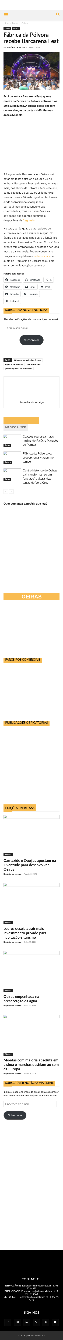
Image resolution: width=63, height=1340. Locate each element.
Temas (15, 23)
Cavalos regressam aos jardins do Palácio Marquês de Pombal (40, 440)
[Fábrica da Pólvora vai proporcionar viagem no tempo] (12, 457)
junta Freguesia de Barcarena (18, 369)
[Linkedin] (26, 1322)
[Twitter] (45, 1322)
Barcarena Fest (34, 364)
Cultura (25, 23)
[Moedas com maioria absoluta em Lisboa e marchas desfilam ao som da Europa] (31, 1035)
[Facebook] (7, 1322)
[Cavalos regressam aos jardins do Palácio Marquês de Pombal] (12, 441)
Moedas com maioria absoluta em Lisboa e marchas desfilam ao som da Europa (31, 1064)
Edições (8, 854)
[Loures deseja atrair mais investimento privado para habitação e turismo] (31, 903)
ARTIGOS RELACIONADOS (21, 420)
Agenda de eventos (14, 364)
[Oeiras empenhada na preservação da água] (31, 971)
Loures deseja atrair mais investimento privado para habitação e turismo (25, 933)
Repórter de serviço (16, 47)
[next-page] (11, 491)
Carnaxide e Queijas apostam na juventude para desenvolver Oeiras (30, 865)
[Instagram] (17, 1322)
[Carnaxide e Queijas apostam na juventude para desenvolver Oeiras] (31, 835)
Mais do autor (15, 427)
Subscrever (31, 340)
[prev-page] (6, 491)
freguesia (28, 220)
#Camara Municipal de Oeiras (27, 360)
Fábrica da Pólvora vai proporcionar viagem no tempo (38, 457)
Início (6, 23)
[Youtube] (55, 1322)
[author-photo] (31, 397)
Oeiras (16, 29)
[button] (6, 15)
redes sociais (41, 256)
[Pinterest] (36, 1322)
